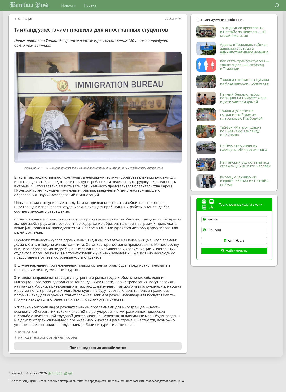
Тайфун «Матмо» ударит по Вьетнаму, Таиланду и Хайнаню (240, 131)
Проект (90, 5)
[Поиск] (277, 5)
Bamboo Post (29, 5)
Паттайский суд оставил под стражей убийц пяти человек (245, 164)
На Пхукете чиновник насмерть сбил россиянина (243, 148)
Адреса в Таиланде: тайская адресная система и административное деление (244, 48)
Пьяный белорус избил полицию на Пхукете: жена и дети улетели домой (243, 98)
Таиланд (70, 337)
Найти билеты (236, 251)
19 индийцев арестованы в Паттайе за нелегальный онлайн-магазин (243, 32)
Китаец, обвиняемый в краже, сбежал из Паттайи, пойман (245, 181)
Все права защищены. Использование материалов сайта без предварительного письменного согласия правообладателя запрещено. (97, 381)
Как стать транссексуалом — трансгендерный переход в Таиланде (244, 65)
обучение (56, 337)
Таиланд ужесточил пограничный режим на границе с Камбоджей (241, 114)
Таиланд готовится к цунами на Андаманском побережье (244, 82)
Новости (68, 5)
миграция (25, 19)
